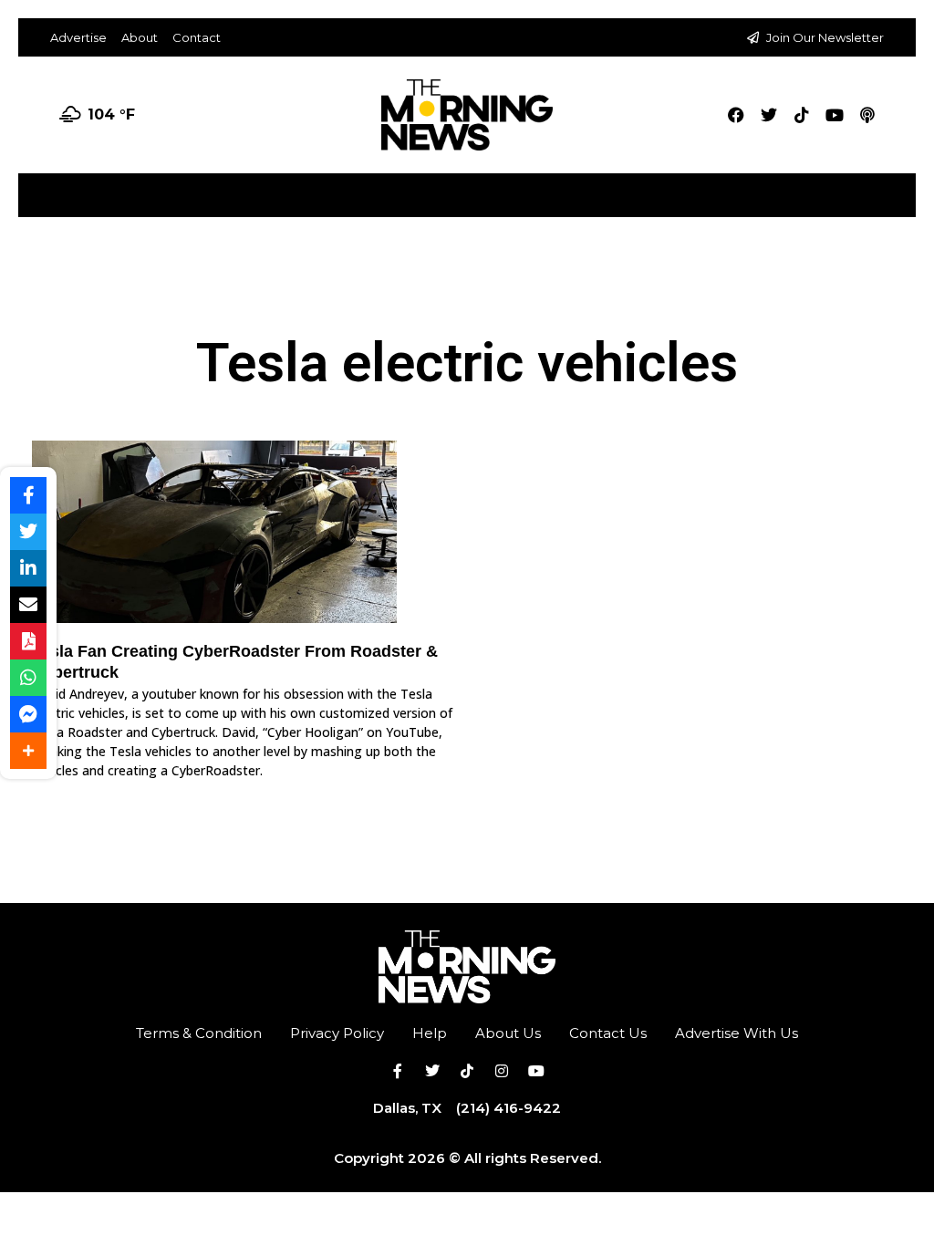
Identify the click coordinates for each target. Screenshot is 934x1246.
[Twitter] (768, 115)
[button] (901, 188)
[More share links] (28, 750)
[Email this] (28, 605)
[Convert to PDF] (28, 641)
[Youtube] (834, 115)
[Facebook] (736, 115)
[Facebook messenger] (28, 714)
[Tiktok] (801, 115)
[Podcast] (867, 115)
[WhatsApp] (28, 677)
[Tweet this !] (28, 532)
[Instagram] (501, 1071)
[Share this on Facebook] (28, 495)
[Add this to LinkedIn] (28, 568)
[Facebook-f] (397, 1071)
